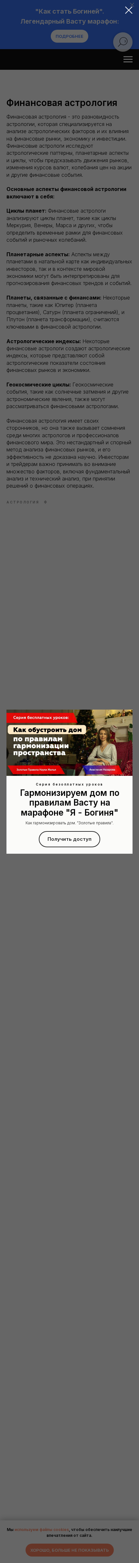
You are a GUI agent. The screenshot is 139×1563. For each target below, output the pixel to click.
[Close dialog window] (129, 10)
